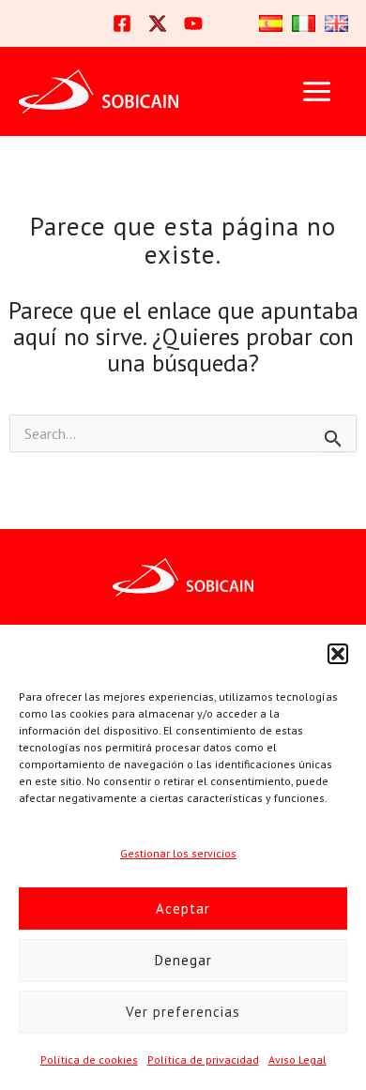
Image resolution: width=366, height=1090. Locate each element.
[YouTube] (193, 23)
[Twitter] (157, 23)
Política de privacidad (203, 1059)
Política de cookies (89, 1059)
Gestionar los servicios (178, 853)
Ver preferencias (183, 1012)
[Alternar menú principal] (316, 92)
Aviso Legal (297, 1059)
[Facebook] (122, 23)
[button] (337, 653)
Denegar (183, 960)
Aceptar (183, 908)
